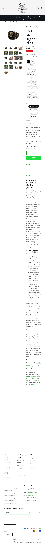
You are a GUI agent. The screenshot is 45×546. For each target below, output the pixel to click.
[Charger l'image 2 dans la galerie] (11, 48)
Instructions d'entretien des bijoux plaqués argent (11, 494)
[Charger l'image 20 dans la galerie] (11, 67)
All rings (10, 21)
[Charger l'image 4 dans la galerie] (20, 48)
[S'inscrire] (29, 512)
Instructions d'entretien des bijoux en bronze (11, 489)
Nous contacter (34, 467)
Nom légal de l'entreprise (7, 477)
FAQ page (31, 384)
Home (6, 21)
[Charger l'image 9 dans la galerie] (20, 53)
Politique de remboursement (8, 468)
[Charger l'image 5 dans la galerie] (6, 53)
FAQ (31, 464)
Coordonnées (38, 542)
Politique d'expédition (7, 473)
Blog (18, 472)
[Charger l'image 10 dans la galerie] (6, 58)
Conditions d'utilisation (7, 458)
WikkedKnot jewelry (21, 539)
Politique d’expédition (29, 542)
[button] (3, 8)
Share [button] (28, 175)
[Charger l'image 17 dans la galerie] (16, 63)
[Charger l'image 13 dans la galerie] (20, 58)
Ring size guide (30, 164)
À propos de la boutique (20, 461)
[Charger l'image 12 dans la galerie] (16, 58)
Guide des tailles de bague (34, 459)
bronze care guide (31, 376)
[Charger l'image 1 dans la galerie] (6, 48)
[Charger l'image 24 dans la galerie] (6, 72)
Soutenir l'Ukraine (21, 475)
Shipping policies (31, 170)
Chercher (19, 468)
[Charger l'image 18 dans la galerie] (20, 63)
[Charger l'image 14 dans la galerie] (6, 63)
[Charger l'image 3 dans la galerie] (16, 48)
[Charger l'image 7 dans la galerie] (16, 53)
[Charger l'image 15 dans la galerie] (11, 63)
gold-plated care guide (32, 380)
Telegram (26, 497)
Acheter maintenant (33, 158)
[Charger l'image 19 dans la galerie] (6, 67)
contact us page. (32, 492)
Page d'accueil (20, 465)
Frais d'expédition (30, 53)
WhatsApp (31, 495)
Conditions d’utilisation (19, 542)
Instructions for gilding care (11, 503)
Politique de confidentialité (7, 463)
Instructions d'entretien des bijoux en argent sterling (11, 499)
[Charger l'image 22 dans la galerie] (20, 67)
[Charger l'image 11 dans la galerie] (11, 58)
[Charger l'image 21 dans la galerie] (16, 67)
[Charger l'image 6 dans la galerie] (11, 53)
